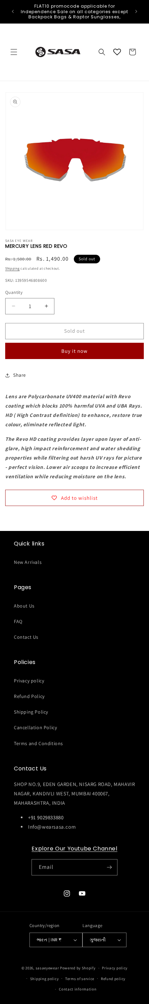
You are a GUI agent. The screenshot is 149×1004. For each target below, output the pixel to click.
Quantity (14, 292)
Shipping (12, 268)
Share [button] (19, 375)
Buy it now (74, 351)
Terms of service (79, 978)
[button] (13, 52)
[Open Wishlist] (117, 52)
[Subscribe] (109, 867)
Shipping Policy (31, 712)
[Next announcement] (136, 11)
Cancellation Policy (35, 727)
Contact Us (26, 637)
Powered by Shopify (78, 968)
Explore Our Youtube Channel (74, 849)
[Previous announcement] (12, 11)
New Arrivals (28, 562)
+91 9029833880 (45, 817)
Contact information (77, 989)
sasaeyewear (47, 968)
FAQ (18, 621)
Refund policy (113, 978)
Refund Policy (29, 696)
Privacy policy (29, 681)
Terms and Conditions (38, 743)
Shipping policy (44, 978)
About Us (24, 606)
